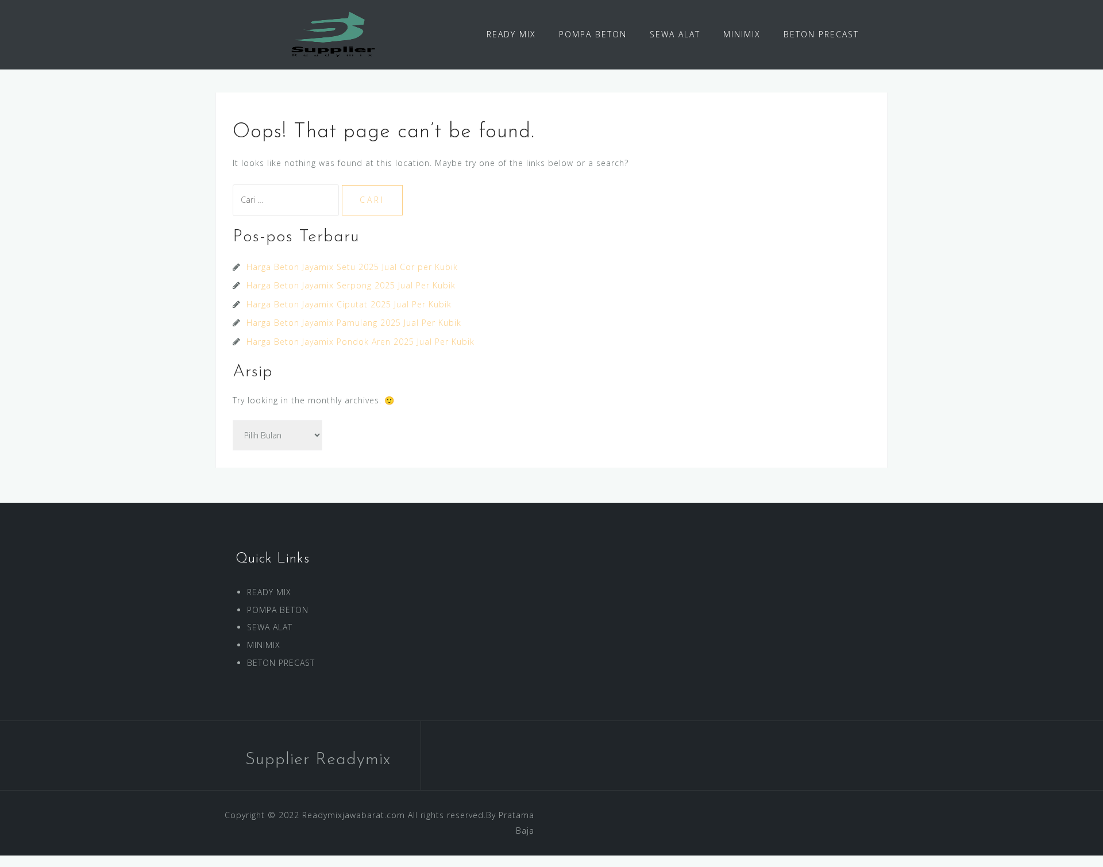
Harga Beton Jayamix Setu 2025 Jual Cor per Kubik (352, 266)
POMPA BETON (593, 34)
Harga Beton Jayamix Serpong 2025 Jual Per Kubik (351, 285)
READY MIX (511, 34)
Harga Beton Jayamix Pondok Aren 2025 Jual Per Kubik (360, 341)
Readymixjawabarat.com (353, 815)
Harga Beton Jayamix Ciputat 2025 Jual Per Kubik (349, 304)
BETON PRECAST (821, 34)
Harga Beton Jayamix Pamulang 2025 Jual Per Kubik (353, 322)
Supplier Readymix (318, 760)
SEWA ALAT (675, 34)
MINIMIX (742, 34)
